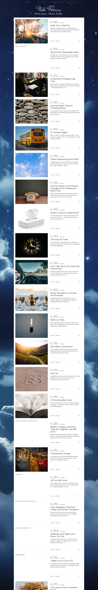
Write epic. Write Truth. (48, 13)
